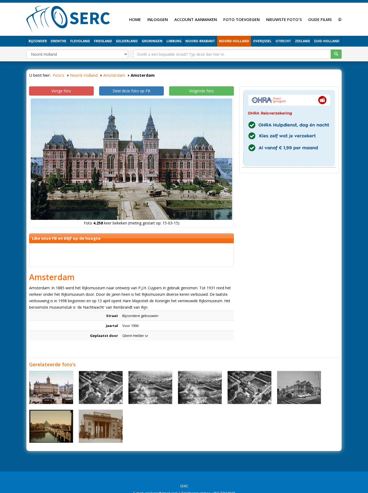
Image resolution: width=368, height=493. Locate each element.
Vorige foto (61, 90)
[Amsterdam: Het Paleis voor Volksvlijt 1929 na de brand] (150, 387)
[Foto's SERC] (68, 18)
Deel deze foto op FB (131, 90)
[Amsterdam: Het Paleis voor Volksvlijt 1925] (101, 387)
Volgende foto (201, 90)
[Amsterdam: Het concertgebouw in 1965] (299, 387)
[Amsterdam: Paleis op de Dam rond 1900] (51, 387)
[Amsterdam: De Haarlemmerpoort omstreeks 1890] (101, 426)
